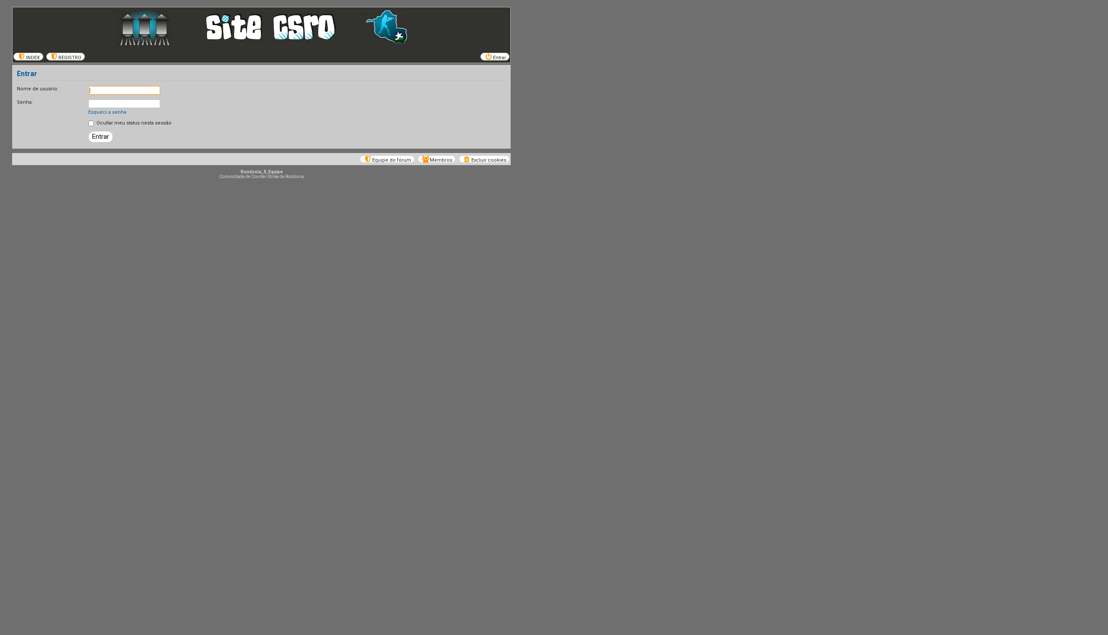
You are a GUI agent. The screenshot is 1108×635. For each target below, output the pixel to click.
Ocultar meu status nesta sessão (133, 123)
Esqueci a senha (107, 112)
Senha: (25, 102)
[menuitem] (28, 57)
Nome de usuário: (37, 89)
